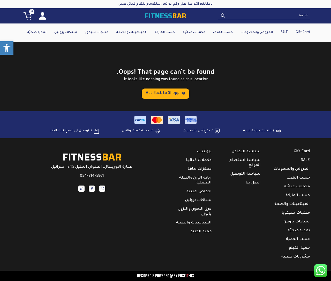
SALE (284, 32)
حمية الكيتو (299, 248)
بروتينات (204, 152)
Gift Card (303, 32)
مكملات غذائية (194, 32)
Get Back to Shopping (165, 93)
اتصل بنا (253, 183)
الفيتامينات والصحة (131, 32)
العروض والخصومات (256, 32)
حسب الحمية (298, 239)
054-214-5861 (92, 176)
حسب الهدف (223, 32)
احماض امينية (199, 192)
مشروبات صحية (295, 257)
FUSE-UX (186, 276)
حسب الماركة (164, 32)
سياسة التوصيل (245, 174)
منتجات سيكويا (96, 32)
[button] (6, 48)
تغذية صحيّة (37, 32)
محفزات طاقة (199, 169)
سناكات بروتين (65, 32)
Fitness (165, 15)
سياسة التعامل (246, 152)
